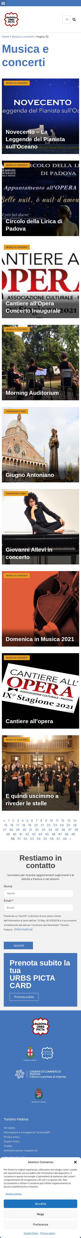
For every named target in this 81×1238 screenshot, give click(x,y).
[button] (75, 1162)
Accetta (40, 1204)
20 (36, 825)
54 (38, 839)
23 (55, 825)
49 (73, 834)
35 (57, 829)
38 (76, 829)
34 (50, 829)
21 (42, 825)
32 (37, 829)
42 (27, 834)
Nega (40, 1214)
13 (68, 820)
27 (4, 829)
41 (20, 834)
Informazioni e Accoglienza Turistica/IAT (27, 1132)
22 (48, 825)
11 (57, 820)
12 (62, 820)
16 (11, 825)
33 (43, 829)
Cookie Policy (31, 1233)
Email (7, 900)
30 (24, 829)
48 (66, 834)
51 (19, 839)
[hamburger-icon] (66, 19)
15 (5, 825)
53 (32, 839)
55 (45, 839)
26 (75, 825)
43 (34, 834)
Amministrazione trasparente (21, 1150)
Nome (8, 886)
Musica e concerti (23, 36)
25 (68, 825)
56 (52, 839)
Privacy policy (47, 1233)
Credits (8, 1145)
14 (74, 820)
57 (58, 839)
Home (5, 36)
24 (62, 825)
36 (63, 829)
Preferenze (40, 1224)
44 (40, 834)
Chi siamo (9, 1127)
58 (65, 839)
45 (47, 834)
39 (8, 834)
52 (25, 839)
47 (60, 834)
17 (17, 825)
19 (29, 825)
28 (11, 829)
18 (23, 825)
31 (30, 829)
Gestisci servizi (14, 1193)
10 (51, 820)
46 (53, 834)
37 (70, 829)
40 (14, 834)
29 (18, 829)
